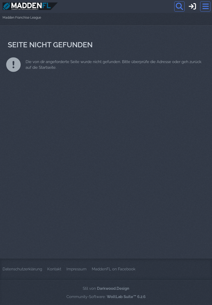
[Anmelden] (192, 6)
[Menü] (205, 6)
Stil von (106, 288)
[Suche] (179, 6)
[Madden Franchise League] (30, 6)
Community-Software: (106, 296)
